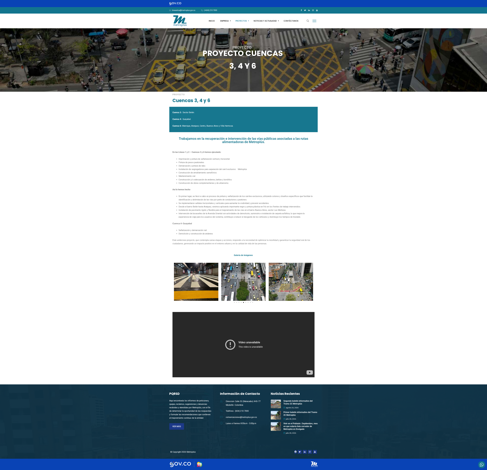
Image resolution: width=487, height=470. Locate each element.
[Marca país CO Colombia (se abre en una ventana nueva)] (199, 464)
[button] (175, 281)
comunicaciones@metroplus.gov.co (241, 417)
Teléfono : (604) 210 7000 (237, 411)
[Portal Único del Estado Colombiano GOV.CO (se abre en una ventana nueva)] (178, 3)
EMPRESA (224, 21)
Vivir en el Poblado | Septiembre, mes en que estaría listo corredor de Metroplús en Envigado (300, 426)
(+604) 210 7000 (210, 10)
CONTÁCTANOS (291, 21)
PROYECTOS (241, 21)
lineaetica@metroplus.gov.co (183, 10)
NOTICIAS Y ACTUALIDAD (265, 21)
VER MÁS (176, 426)
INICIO (212, 21)
